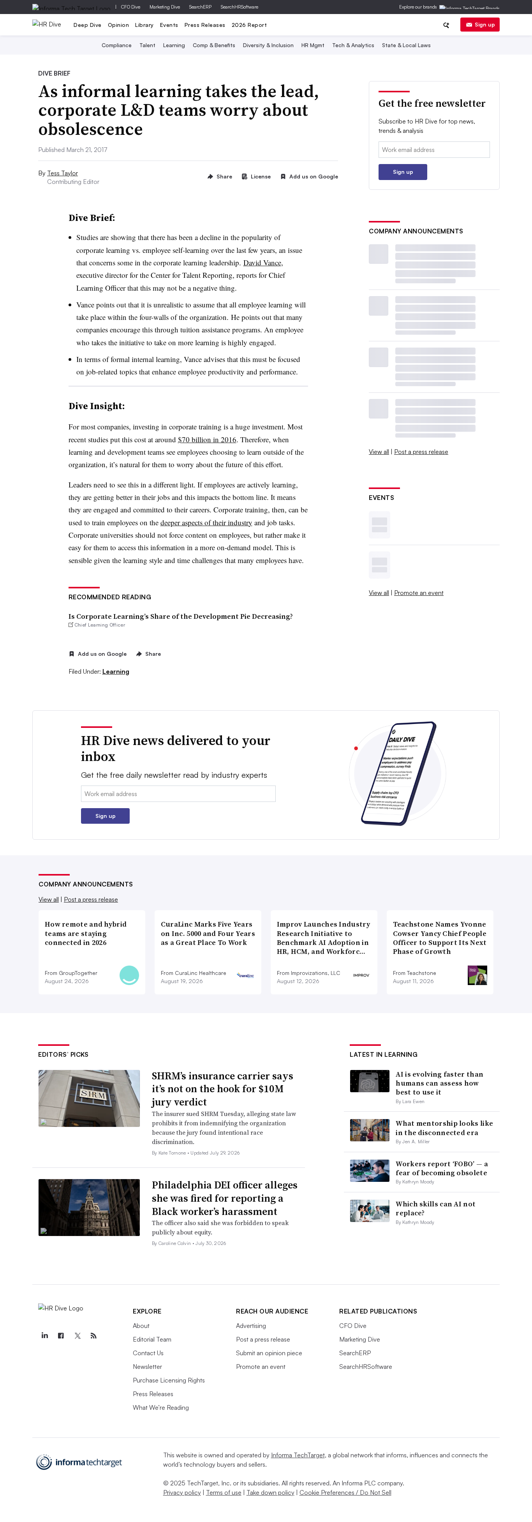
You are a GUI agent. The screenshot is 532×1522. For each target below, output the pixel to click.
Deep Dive (88, 24)
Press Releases (205, 24)
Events (169, 24)
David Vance (262, 262)
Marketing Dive (165, 7)
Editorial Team (152, 1339)
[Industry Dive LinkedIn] (44, 1336)
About (141, 1326)
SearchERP (200, 7)
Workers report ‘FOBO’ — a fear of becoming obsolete (442, 1168)
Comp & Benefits (214, 45)
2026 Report (249, 24)
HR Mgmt (312, 45)
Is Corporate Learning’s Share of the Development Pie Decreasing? (181, 616)
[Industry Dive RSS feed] (93, 1336)
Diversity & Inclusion (268, 45)
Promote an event (419, 593)
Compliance (117, 45)
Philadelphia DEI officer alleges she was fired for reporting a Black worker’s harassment (225, 1198)
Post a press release (421, 452)
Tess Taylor (62, 173)
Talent (147, 45)
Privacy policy (182, 1492)
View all (379, 452)
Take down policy (270, 1492)
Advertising (251, 1326)
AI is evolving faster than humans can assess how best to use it (439, 1083)
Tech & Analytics (353, 45)
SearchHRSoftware (239, 7)
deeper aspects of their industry (206, 522)
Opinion (118, 24)
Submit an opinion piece (269, 1353)
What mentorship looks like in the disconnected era (444, 1127)
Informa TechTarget (298, 1455)
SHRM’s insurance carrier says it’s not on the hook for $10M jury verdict (222, 1089)
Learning (174, 45)
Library (144, 24)
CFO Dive (130, 7)
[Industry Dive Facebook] (61, 1336)
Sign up (485, 24)
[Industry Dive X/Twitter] (77, 1336)
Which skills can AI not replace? (436, 1208)
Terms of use (223, 1492)
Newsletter (147, 1366)
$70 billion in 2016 (207, 439)
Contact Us (148, 1353)
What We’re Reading (161, 1407)
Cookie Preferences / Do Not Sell (345, 1492)
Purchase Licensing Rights (169, 1380)
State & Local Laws (406, 45)
